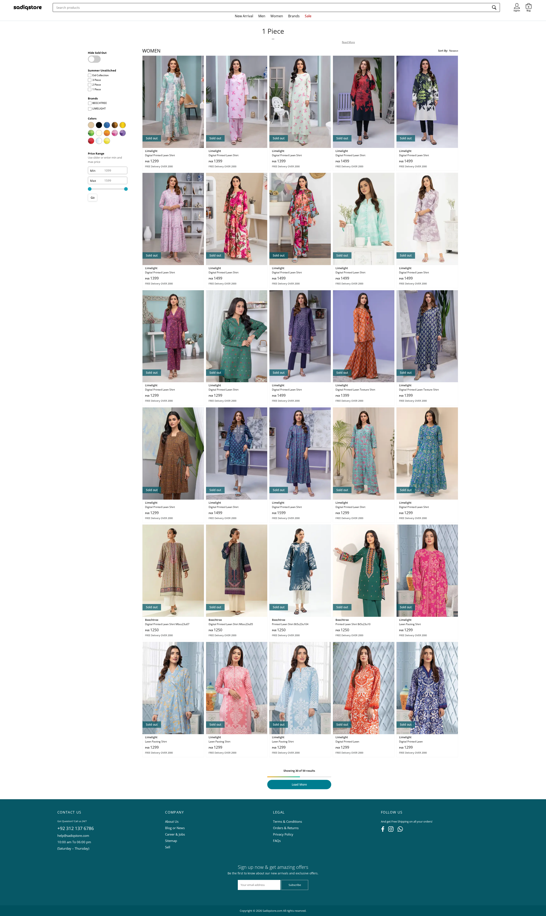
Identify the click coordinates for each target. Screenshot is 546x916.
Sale (308, 16)
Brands (294, 16)
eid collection (100, 75)
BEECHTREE (99, 103)
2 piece (96, 84)
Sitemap (171, 841)
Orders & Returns (286, 828)
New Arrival (244, 16)
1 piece (96, 89)
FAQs (277, 841)
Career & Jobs (175, 834)
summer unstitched (102, 70)
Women (276, 16)
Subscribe (295, 885)
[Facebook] (382, 830)
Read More (348, 42)
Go (92, 197)
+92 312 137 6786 (75, 828)
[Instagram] (391, 830)
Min (93, 170)
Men (261, 16)
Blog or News (175, 828)
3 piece (96, 80)
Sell (167, 847)
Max (93, 180)
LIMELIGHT (99, 108)
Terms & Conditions (287, 821)
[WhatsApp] (400, 830)
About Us (172, 821)
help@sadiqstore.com (73, 835)
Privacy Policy (283, 834)
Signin (517, 4)
